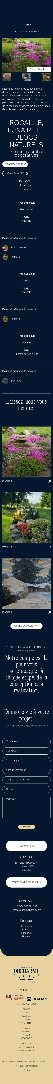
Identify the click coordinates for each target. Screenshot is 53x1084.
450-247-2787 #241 (26, 906)
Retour (28, 25)
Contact (26, 1035)
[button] (4, 77)
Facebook (26, 933)
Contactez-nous (14, 164)
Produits (20, 31)
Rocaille (24, 189)
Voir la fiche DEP (15, 173)
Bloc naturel (24, 181)
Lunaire (24, 185)
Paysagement (34, 31)
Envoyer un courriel (26, 1047)
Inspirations (26, 1031)
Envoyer (26, 827)
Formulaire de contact (26, 1051)
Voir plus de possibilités (25, 626)
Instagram (26, 926)
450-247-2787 (26, 1043)
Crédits (27, 1070)
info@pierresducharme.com (26, 910)
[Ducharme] (13, 31)
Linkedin (26, 930)
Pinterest (26, 937)
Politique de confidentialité (26, 1066)
